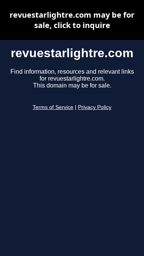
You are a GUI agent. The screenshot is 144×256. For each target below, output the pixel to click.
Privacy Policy (94, 107)
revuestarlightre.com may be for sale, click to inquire (72, 20)
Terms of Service (53, 107)
